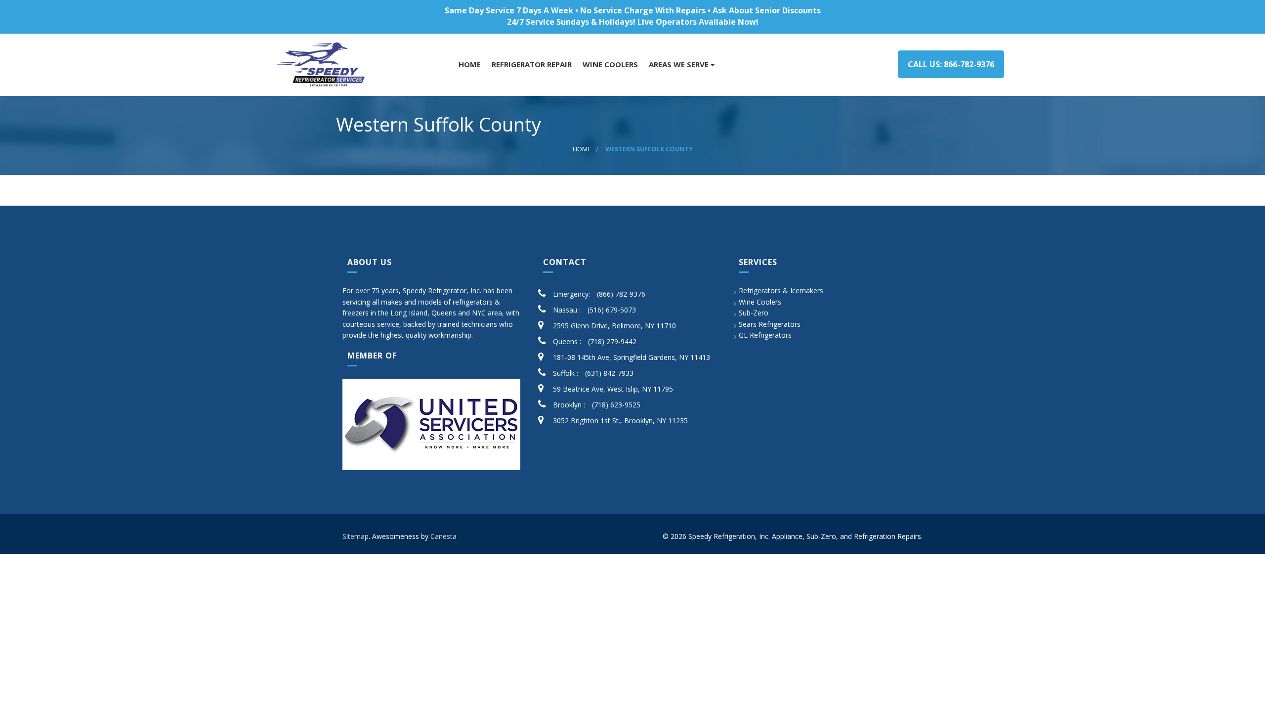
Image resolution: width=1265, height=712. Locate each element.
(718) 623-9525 (616, 404)
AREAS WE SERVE (678, 64)
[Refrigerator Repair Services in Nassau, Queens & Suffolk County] (322, 65)
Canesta (443, 536)
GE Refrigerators (765, 335)
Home (469, 64)
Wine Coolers (760, 302)
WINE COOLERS (609, 64)
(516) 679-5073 (612, 309)
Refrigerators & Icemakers (781, 290)
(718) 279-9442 (612, 341)
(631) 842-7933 (609, 373)
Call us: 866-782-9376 (951, 64)
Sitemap (355, 536)
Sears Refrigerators (770, 324)
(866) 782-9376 (621, 294)
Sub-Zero (753, 312)
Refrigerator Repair (531, 64)
